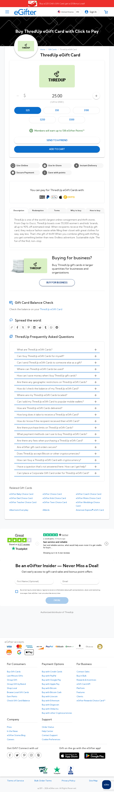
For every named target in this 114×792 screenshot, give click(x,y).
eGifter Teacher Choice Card (22, 502)
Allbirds (46, 510)
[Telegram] (56, 327)
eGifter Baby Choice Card (21, 494)
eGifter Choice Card (52, 494)
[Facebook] (17, 327)
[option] (27, 110)
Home (42, 49)
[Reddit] (40, 327)
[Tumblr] (45, 327)
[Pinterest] (28, 327)
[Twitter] (23, 327)
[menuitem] (57, 349)
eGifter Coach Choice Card (88, 494)
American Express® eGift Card (90, 510)
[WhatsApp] (51, 327)
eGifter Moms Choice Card (88, 498)
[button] (91, 12)
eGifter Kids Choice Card (54, 498)
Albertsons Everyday (18, 510)
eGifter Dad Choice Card (21, 498)
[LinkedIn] (34, 327)
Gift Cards (52, 49)
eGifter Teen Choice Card (55, 502)
